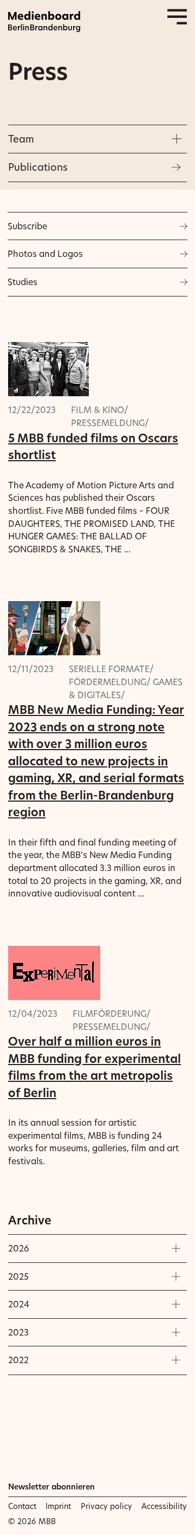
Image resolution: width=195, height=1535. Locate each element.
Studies (22, 282)
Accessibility (164, 1506)
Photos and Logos (45, 254)
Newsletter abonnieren (51, 1486)
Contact (22, 1506)
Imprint (58, 1506)
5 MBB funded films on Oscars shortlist (93, 446)
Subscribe (27, 226)
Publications (38, 167)
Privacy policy (106, 1506)
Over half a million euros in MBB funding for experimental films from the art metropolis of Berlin (94, 1067)
